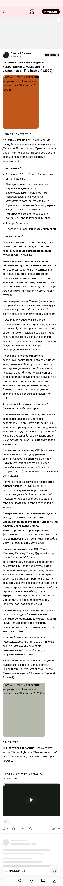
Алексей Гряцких (21, 53)
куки (23, 871)
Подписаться (52, 55)
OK (54, 870)
